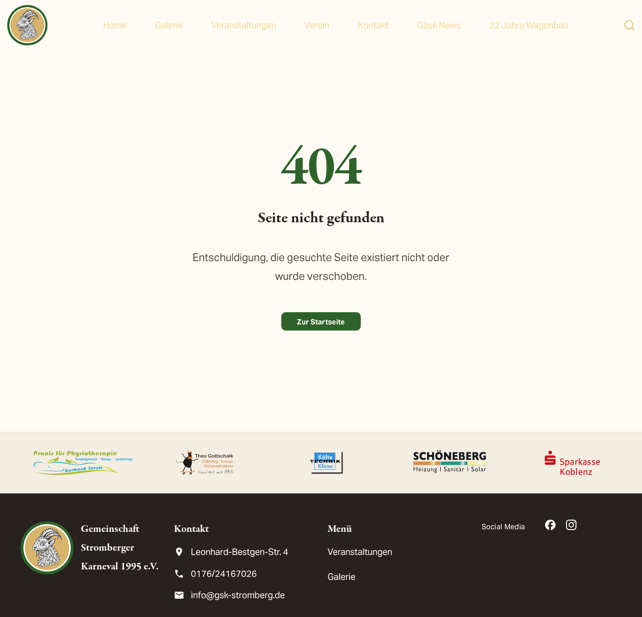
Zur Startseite (321, 322)
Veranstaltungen (243, 25)
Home (115, 25)
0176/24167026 (224, 573)
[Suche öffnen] (629, 25)
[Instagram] (571, 525)
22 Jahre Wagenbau (528, 25)
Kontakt (373, 25)
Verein (316, 25)
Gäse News (439, 25)
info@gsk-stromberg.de (238, 595)
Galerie (169, 25)
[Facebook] (550, 525)
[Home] (27, 25)
